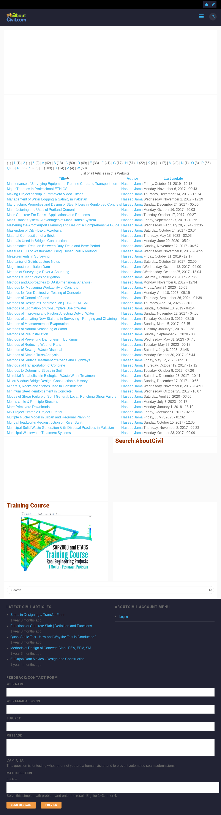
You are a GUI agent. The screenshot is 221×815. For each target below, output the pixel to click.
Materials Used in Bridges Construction (37, 241)
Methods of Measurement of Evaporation (38, 324)
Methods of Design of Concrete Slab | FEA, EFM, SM (47, 303)
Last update (173, 178)
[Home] (16, 17)
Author (132, 178)
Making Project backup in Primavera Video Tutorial (45, 194)
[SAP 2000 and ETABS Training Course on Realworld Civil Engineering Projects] (56, 541)
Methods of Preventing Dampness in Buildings (42, 339)
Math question (19, 773)
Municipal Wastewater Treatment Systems (39, 433)
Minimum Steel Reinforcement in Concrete (39, 391)
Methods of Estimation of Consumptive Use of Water (46, 308)
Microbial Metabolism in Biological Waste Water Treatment (51, 376)
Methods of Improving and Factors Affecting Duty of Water (50, 313)
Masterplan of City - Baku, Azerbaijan (35, 230)
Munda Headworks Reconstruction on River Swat (44, 422)
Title (64, 178)
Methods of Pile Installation (27, 334)
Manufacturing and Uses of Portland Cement (41, 209)
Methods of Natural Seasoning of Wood (37, 329)
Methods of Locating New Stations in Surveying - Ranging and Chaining (62, 318)
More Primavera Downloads (28, 407)
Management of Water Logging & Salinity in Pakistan (47, 199)
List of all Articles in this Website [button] (105, 173)
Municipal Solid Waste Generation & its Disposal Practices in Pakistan (60, 427)
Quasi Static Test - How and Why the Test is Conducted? (53, 637)
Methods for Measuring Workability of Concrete (42, 287)
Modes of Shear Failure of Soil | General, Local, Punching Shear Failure (62, 396)
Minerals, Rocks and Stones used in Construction (44, 386)
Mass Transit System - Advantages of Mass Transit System (51, 220)
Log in (123, 616)
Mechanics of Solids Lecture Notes (33, 261)
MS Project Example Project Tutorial (34, 412)
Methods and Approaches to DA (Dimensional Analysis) (49, 282)
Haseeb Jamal (132, 184)
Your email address (23, 701)
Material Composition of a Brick (31, 235)
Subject (13, 718)
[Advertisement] (110, 61)
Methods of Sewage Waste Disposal (34, 350)
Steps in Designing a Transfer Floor (37, 614)
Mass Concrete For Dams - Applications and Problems (48, 215)
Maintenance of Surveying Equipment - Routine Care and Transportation (62, 184)
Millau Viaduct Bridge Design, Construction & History (47, 381)
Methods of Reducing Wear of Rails (34, 344)
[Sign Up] (213, 4)
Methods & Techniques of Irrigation (33, 277)
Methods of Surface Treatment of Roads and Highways (48, 360)
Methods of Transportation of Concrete (36, 365)
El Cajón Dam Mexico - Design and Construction (47, 659)
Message (14, 735)
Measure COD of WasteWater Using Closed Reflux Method (52, 251)
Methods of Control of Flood (28, 298)
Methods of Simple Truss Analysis (32, 355)
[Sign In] (206, 4)
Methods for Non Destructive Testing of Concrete (44, 293)
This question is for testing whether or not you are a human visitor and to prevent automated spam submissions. (90, 778)
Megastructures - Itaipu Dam (28, 267)
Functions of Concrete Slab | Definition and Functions (51, 626)
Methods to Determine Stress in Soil (34, 370)
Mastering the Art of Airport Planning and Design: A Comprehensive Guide (63, 225)
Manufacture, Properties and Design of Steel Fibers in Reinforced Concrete (64, 204)
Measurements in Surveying (28, 256)
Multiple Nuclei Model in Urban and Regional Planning (48, 417)
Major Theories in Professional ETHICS (37, 189)
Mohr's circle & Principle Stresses (32, 401)
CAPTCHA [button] (15, 760)
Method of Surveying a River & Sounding (38, 272)
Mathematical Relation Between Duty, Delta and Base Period (53, 246)
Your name (15, 684)
